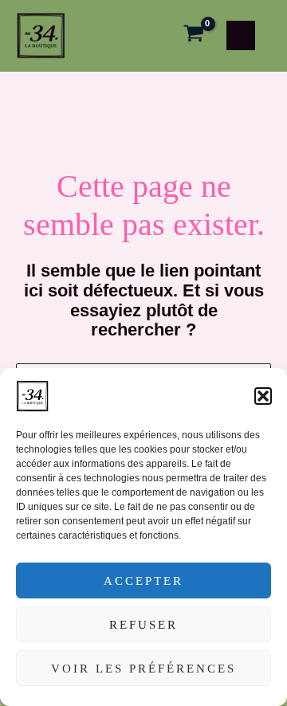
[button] (263, 396)
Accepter (143, 581)
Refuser (143, 624)
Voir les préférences (143, 668)
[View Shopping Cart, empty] (193, 36)
